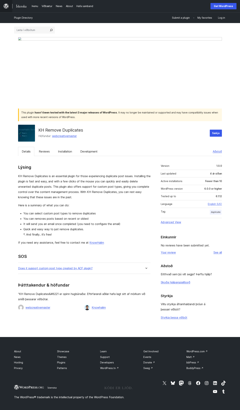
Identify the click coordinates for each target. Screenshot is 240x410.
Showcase (63, 351)
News (17, 356)
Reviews (44, 151)
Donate (149, 362)
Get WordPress (223, 6)
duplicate (215, 212)
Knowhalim (99, 307)
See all (217, 252)
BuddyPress (194, 368)
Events (147, 356)
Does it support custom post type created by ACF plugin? (55, 268)
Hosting (18, 362)
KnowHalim (96, 242)
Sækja (216, 133)
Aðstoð (217, 151)
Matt (190, 356)
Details (26, 151)
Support (105, 356)
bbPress (192, 362)
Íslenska (52, 387)
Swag (148, 368)
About (17, 351)
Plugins (61, 362)
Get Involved (150, 351)
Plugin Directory (23, 17)
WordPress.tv (109, 368)
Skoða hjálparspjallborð (175, 282)
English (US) (215, 203)
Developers (107, 362)
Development (89, 151)
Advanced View (171, 222)
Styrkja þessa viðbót (174, 317)
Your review (168, 252)
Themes (62, 356)
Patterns (62, 368)
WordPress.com (197, 351)
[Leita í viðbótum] (51, 30)
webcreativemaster (64, 136)
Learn (103, 351)
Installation (65, 151)
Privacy (18, 368)
